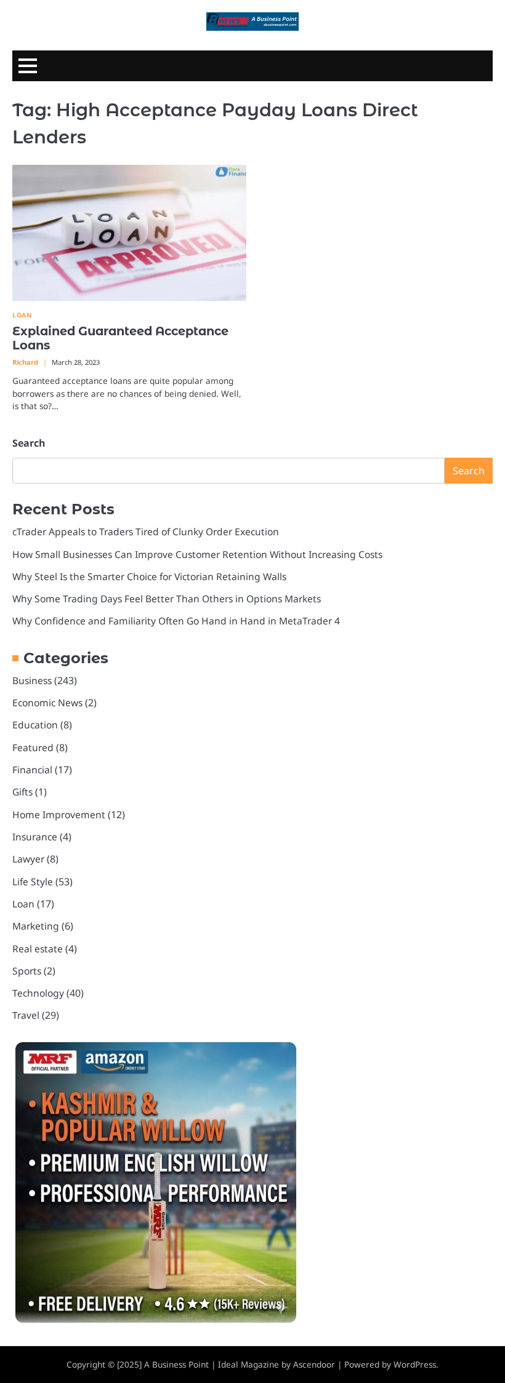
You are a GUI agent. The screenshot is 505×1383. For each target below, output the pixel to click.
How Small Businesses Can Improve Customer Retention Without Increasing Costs (197, 554)
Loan (21, 315)
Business (32, 680)
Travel (25, 1015)
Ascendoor (314, 1364)
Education (35, 724)
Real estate (37, 948)
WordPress (415, 1364)
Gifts (22, 792)
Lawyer (28, 859)
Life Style (32, 881)
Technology (38, 993)
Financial (32, 769)
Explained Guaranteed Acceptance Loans (120, 338)
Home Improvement (58, 814)
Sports (26, 971)
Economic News (47, 702)
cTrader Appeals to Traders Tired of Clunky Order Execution (145, 531)
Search (29, 443)
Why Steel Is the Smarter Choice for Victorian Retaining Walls (149, 576)
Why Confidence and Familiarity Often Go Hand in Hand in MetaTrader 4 (176, 621)
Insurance (34, 836)
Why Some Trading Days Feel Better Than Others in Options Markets (166, 598)
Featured (33, 747)
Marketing (35, 926)
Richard (25, 362)
